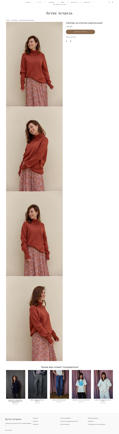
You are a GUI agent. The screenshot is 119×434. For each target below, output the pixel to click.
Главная (27, 2)
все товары (14, 20)
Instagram (35, 418)
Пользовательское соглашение (96, 424)
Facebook (35, 421)
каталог (8, 20)
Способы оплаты (65, 424)
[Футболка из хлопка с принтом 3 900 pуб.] (81, 384)
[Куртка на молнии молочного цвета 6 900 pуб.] (103, 384)
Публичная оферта (65, 418)
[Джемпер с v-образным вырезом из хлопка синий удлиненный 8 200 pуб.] (15, 384)
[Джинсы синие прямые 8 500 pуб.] (59, 384)
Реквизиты (87, 2)
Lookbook (51, 2)
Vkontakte (35, 424)
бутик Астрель (59, 13)
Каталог (39, 2)
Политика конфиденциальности (69, 421)
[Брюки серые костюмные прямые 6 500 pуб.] (37, 384)
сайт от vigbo (8, 430)
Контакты (74, 2)
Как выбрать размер (59, 4)
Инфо (62, 2)
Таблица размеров (93, 418)
